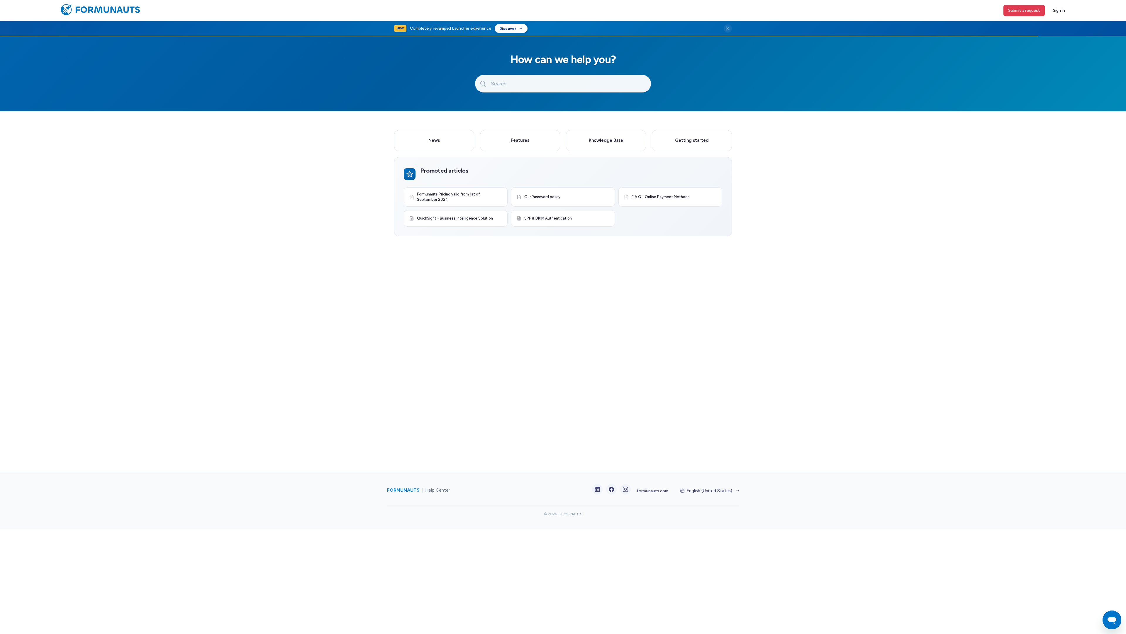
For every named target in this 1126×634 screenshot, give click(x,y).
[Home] (98, 14)
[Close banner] (728, 28)
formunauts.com (652, 490)
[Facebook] (611, 489)
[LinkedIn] (597, 489)
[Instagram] (625, 489)
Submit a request (1024, 10)
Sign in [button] (1059, 10)
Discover (507, 28)
